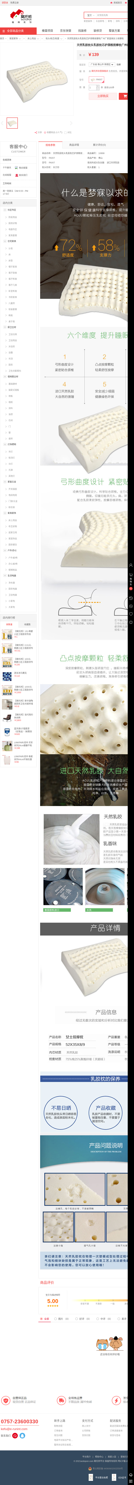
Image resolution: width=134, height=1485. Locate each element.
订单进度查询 (116, 1431)
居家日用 (13, 532)
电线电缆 (13, 495)
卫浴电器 (13, 595)
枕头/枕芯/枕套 (52, 38)
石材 (11, 420)
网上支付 (86, 1426)
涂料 (118, 21)
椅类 (11, 315)
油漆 (11, 414)
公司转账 (86, 1431)
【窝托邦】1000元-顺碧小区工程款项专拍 (23, 688)
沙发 (126, 21)
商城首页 (117, 3)
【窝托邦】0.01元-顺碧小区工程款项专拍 (23, 646)
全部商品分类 (15, 30)
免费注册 (14, 3)
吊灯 (11, 452)
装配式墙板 (14, 390)
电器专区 (13, 229)
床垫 (11, 261)
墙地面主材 (13, 376)
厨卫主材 (12, 327)
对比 (69, 132)
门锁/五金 (13, 501)
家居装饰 (88, 21)
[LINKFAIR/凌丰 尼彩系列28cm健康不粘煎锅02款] (7, 750)
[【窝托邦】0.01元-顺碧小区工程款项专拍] (7, 653)
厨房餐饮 (13, 545)
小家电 (12, 601)
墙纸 (11, 402)
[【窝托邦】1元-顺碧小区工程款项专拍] (7, 639)
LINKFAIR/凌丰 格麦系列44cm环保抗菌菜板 (23, 757)
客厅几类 (13, 285)
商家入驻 (112, 1457)
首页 (2, 38)
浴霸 (11, 352)
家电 (110, 21)
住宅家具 (12, 241)
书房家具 (13, 297)
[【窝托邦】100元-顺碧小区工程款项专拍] (7, 667)
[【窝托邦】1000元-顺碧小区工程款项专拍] (7, 695)
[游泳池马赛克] (7, 681)
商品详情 (74, 144)
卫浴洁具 (13, 334)
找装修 (82, 30)
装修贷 (98, 30)
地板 (11, 396)
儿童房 (12, 303)
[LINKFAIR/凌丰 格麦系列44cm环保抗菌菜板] (7, 764)
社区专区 (12, 210)
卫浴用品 (13, 340)
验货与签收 (115, 1435)
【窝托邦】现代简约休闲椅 (23, 716)
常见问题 (58, 1435)
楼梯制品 (13, 570)
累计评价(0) (99, 144)
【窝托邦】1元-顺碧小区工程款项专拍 (23, 632)
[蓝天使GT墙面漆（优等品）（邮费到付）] (7, 736)
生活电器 (12, 575)
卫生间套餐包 (15, 371)
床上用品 (32, 38)
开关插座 (13, 489)
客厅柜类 (13, 279)
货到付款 (86, 1435)
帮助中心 (99, 1457)
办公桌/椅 (13, 564)
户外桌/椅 (13, 558)
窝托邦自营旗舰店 (99, 71)
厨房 (11, 365)
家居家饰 (13, 38)
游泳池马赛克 (20, 673)
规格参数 (50, 145)
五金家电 (100, 21)
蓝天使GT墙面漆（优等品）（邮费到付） (23, 730)
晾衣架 (12, 507)
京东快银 (65, 30)
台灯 (11, 464)
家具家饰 (12, 513)
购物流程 (58, 1426)
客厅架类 (13, 273)
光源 (11, 470)
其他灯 (12, 476)
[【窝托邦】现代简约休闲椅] (7, 723)
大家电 (12, 607)
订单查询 (58, 1431)
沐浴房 (12, 346)
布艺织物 (13, 526)
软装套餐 (13, 309)
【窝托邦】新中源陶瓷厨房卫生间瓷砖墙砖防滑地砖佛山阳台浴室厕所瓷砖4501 (23, 702)
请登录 (5, 3)
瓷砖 (11, 439)
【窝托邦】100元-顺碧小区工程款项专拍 (23, 660)
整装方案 (114, 30)
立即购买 (103, 96)
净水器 (12, 583)
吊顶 (11, 359)
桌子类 (12, 321)
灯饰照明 (12, 444)
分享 (40, 132)
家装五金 (12, 482)
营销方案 (125, 1457)
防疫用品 (13, 217)
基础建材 (13, 384)
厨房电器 (13, 589)
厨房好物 (13, 223)
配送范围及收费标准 (119, 1426)
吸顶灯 (12, 458)
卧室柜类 (13, 291)
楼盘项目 (47, 30)
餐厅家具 (13, 267)
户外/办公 (12, 550)
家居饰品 (13, 538)
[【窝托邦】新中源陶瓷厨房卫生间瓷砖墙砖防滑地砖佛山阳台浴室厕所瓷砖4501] (7, 709)
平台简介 (86, 1457)
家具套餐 (13, 235)
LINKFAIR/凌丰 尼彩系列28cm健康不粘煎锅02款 (23, 743)
